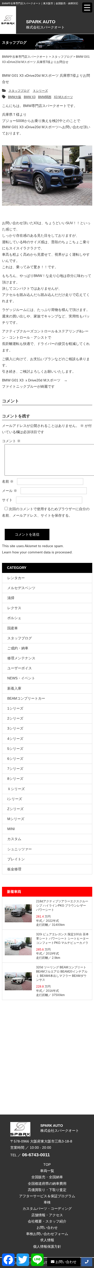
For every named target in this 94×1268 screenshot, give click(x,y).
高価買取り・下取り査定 (47, 1190)
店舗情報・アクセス (47, 1215)
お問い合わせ (47, 1228)
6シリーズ (15, 759)
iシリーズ (14, 799)
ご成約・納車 (17, 648)
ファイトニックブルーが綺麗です (28, 386)
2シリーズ (15, 718)
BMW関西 (44, 97)
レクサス (14, 608)
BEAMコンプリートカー (26, 698)
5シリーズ (15, 749)
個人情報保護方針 (47, 1247)
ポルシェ (14, 618)
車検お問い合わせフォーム (47, 1234)
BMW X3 (30, 97)
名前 (8, 481)
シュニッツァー (19, 849)
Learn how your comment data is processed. (37, 552)
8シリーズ (15, 779)
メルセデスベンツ (21, 588)
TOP (47, 1165)
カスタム (14, 839)
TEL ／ (30, 1155)
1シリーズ (15, 708)
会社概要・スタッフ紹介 (47, 1221)
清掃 (10, 598)
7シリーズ (15, 769)
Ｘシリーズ (40, 90)
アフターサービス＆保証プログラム (47, 1196)
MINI (11, 829)
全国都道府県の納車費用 (47, 1184)
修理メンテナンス (21, 658)
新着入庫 (14, 688)
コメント (11, 441)
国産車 (12, 628)
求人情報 (47, 1240)
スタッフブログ (19, 90)
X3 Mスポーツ (63, 97)
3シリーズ (15, 728)
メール (9, 491)
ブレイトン (16, 859)
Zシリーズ (15, 809)
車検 (47, 1202)
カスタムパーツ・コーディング (47, 1209)
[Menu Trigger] (87, 7)
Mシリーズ (15, 819)
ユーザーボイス (19, 668)
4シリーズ (15, 739)
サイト (7, 500)
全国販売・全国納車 (47, 1177)
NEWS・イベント (21, 678)
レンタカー (16, 578)
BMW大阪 (14, 97)
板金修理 (14, 869)
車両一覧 (47, 1171)
